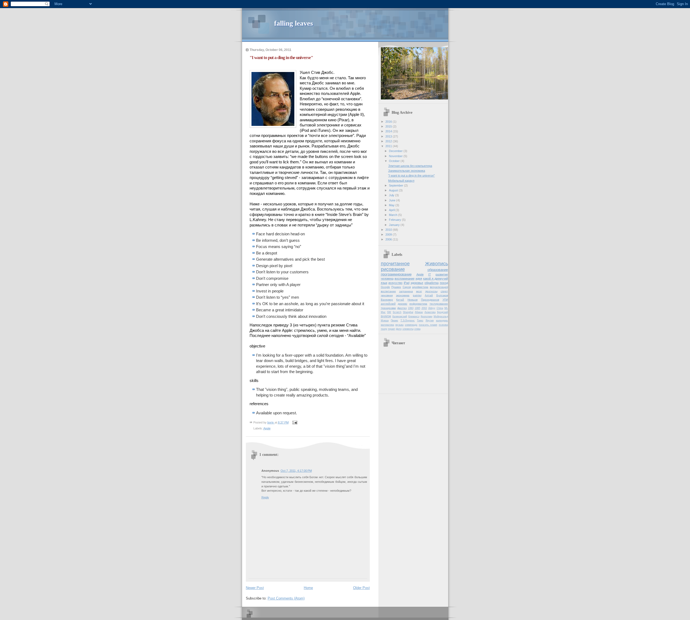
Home (308, 588)
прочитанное (395, 263)
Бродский (442, 312)
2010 (389, 229)
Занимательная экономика (406, 170)
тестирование (439, 303)
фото (399, 329)
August (394, 190)
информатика (418, 303)
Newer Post (255, 588)
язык (384, 282)
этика (417, 329)
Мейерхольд (441, 316)
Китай (400, 299)
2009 (389, 234)
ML (446, 308)
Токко (420, 320)
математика (387, 324)
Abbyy (431, 308)
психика (443, 324)
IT (429, 274)
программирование (396, 274)
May (392, 205)
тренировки (388, 307)
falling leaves (293, 23)
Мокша (385, 320)
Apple (267, 428)
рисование (393, 269)
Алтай (429, 295)
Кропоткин (426, 316)
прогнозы (431, 291)
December (396, 151)
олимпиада (411, 324)
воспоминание (405, 278)
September (396, 185)
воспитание (388, 291)
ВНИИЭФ (386, 316)
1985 (417, 308)
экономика (402, 295)
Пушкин (396, 286)
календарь (442, 320)
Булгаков (442, 295)
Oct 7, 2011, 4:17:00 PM (296, 470)
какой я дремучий (435, 278)
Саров (407, 286)
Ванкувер (387, 299)
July (392, 195)
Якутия (430, 320)
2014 (389, 131)
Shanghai (408, 312)
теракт (391, 329)
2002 (424, 308)
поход (444, 282)
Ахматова (430, 312)
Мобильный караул (401, 180)
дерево (402, 303)
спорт (444, 291)
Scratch (397, 312)
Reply (265, 497)
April (392, 210)
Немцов (413, 299)
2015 (389, 126)
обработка (432, 282)
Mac (383, 312)
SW (389, 312)
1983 (410, 308)
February (395, 219)
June (392, 200)
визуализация (439, 286)
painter (417, 295)
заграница (406, 291)
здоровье (416, 282)
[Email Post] (294, 422)
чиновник (387, 295)
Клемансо (413, 316)
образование (437, 270)
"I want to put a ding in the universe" (411, 175)
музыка (399, 324)
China (440, 308)
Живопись (436, 263)
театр (384, 329)
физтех (402, 307)
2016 (389, 121)
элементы (407, 329)
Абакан (419, 312)
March (393, 214)
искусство (395, 282)
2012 (389, 141)
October (395, 161)
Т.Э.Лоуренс (408, 320)
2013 (389, 136)
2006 (389, 239)
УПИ (445, 299)
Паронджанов (430, 299)
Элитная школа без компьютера (410, 165)
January (395, 224)
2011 (389, 146)
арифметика (420, 286)
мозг (419, 291)
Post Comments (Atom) (286, 598)
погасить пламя (428, 324)
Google (385, 286)
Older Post (361, 588)
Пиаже (394, 320)
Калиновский (399, 316)
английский (388, 303)
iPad (406, 282)
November (396, 156)
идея (419, 278)
